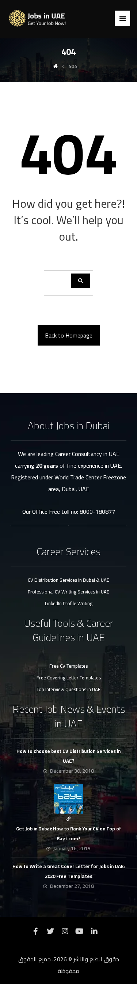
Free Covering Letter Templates (69, 677)
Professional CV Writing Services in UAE (68, 591)
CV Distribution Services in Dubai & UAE (68, 580)
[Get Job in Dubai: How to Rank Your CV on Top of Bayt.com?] (68, 799)
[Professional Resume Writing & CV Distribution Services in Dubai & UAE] (40, 18)
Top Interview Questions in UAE (68, 689)
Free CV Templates (68, 665)
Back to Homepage (68, 335)
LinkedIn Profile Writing (68, 603)
